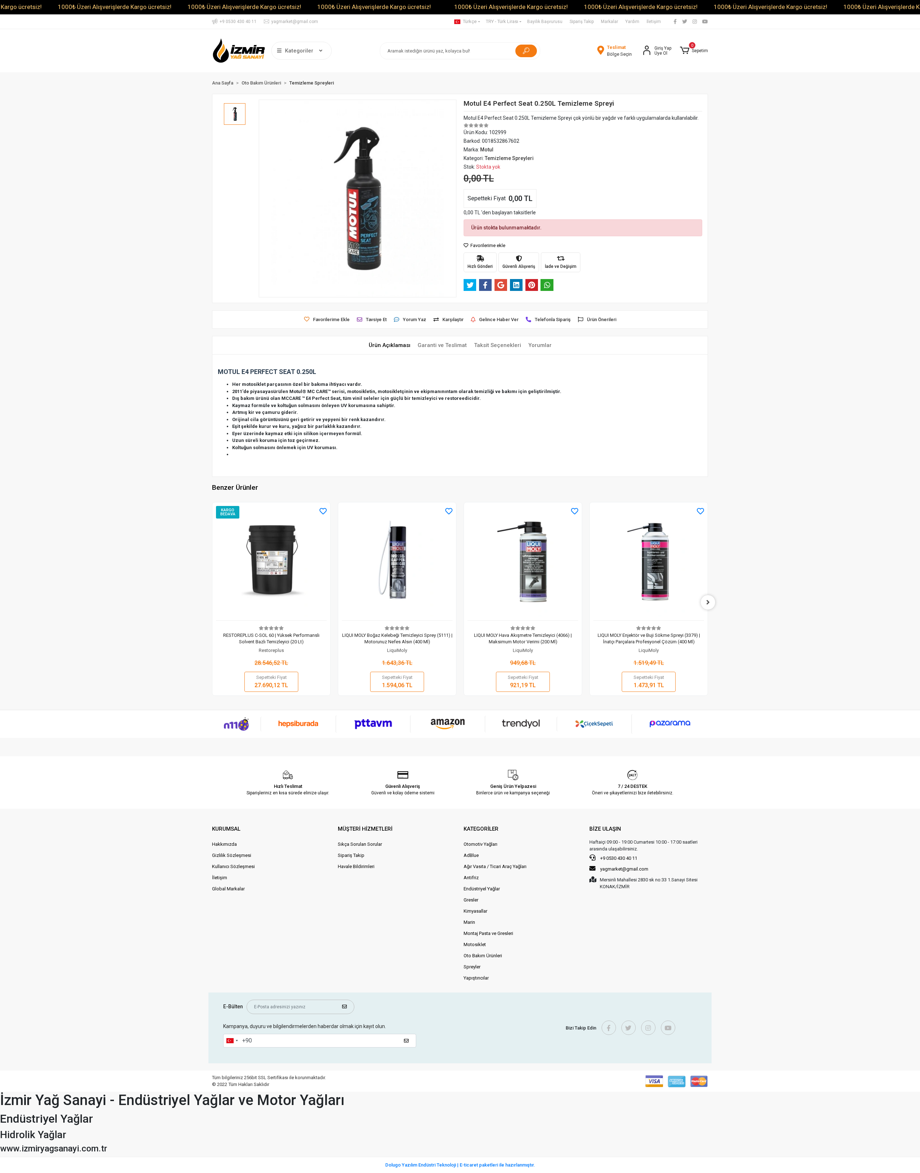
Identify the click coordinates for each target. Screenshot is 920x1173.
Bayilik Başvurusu (544, 21)
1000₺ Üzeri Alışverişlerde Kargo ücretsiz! (114, 6)
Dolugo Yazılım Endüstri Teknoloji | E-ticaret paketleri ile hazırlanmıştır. (460, 1165)
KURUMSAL (226, 829)
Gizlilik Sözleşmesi (231, 855)
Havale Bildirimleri (356, 866)
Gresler (471, 900)
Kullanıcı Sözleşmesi (233, 866)
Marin (469, 922)
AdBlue (471, 855)
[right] (708, 602)
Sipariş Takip (582, 21)
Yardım (632, 21)
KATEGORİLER (481, 829)
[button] (694, 51)
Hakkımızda (224, 844)
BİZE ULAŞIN (605, 829)
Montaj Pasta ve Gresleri (488, 933)
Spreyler (472, 966)
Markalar (609, 21)
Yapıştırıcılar (476, 978)
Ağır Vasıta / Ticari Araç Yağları (495, 866)
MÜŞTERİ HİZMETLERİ (365, 829)
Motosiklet (475, 944)
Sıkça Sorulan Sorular (360, 844)
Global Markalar (228, 888)
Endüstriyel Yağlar (482, 888)
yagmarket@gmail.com (624, 869)
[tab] (389, 345)
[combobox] (232, 1040)
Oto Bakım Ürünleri (483, 955)
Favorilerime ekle (487, 245)
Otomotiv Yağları (480, 844)
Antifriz (471, 877)
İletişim (654, 21)
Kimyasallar (475, 911)
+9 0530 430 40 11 (618, 858)
